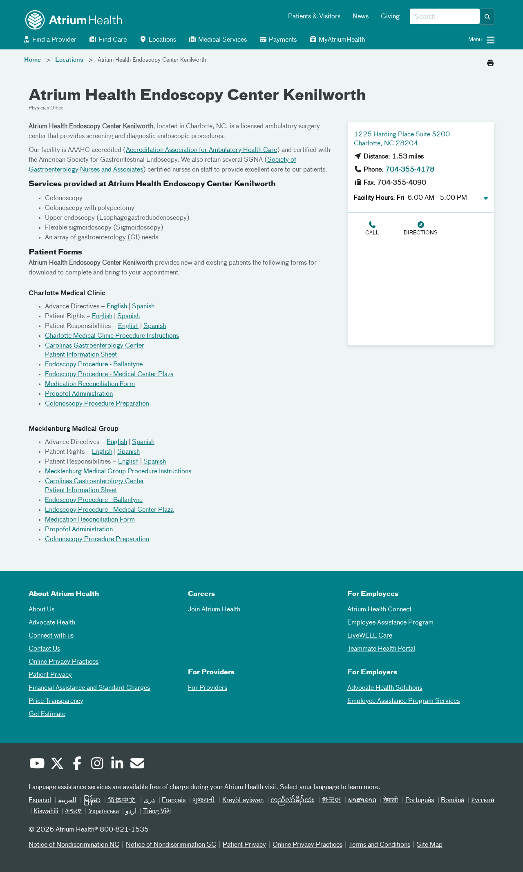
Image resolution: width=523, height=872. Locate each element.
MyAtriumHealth (341, 40)
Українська (103, 811)
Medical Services (222, 40)
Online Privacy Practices (63, 662)
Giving (390, 16)
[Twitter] (57, 764)
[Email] (137, 764)
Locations (161, 40)
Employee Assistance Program (390, 623)
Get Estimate (47, 714)
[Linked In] (117, 764)
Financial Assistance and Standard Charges (89, 688)
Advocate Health (52, 623)
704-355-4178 (409, 170)
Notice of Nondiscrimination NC (74, 845)
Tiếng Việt (157, 811)
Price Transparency (56, 701)
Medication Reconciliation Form (90, 384)
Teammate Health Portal (381, 649)
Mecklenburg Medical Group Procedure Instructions (118, 471)
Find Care (112, 40)
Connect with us (51, 636)
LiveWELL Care (369, 636)
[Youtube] (37, 764)
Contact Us (44, 649)
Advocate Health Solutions (384, 688)
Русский (482, 800)
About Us (41, 610)
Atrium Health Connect (379, 610)
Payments (282, 40)
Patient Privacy (50, 675)
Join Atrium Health (214, 610)
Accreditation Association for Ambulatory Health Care (201, 150)
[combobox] (445, 17)
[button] (487, 17)
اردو (130, 811)
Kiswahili (46, 811)
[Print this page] (490, 60)
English (117, 306)
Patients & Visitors (314, 16)
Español (40, 800)
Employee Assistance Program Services (403, 701)
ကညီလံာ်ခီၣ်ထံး (292, 800)
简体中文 (121, 800)
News (361, 16)
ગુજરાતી (203, 800)
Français (174, 800)
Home (32, 60)
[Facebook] (77, 764)
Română (452, 800)
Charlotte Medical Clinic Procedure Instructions (112, 336)
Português (419, 800)
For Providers (207, 688)
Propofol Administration (79, 394)
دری (149, 800)
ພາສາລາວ (362, 800)
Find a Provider (53, 40)
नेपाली (390, 800)
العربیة (67, 800)
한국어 (331, 800)
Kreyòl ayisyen (243, 800)
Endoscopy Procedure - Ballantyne (94, 364)
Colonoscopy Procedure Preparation (97, 404)
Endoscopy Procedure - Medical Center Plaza (109, 374)
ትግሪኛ (73, 811)
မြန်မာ (92, 800)
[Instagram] (97, 764)
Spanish (143, 306)
